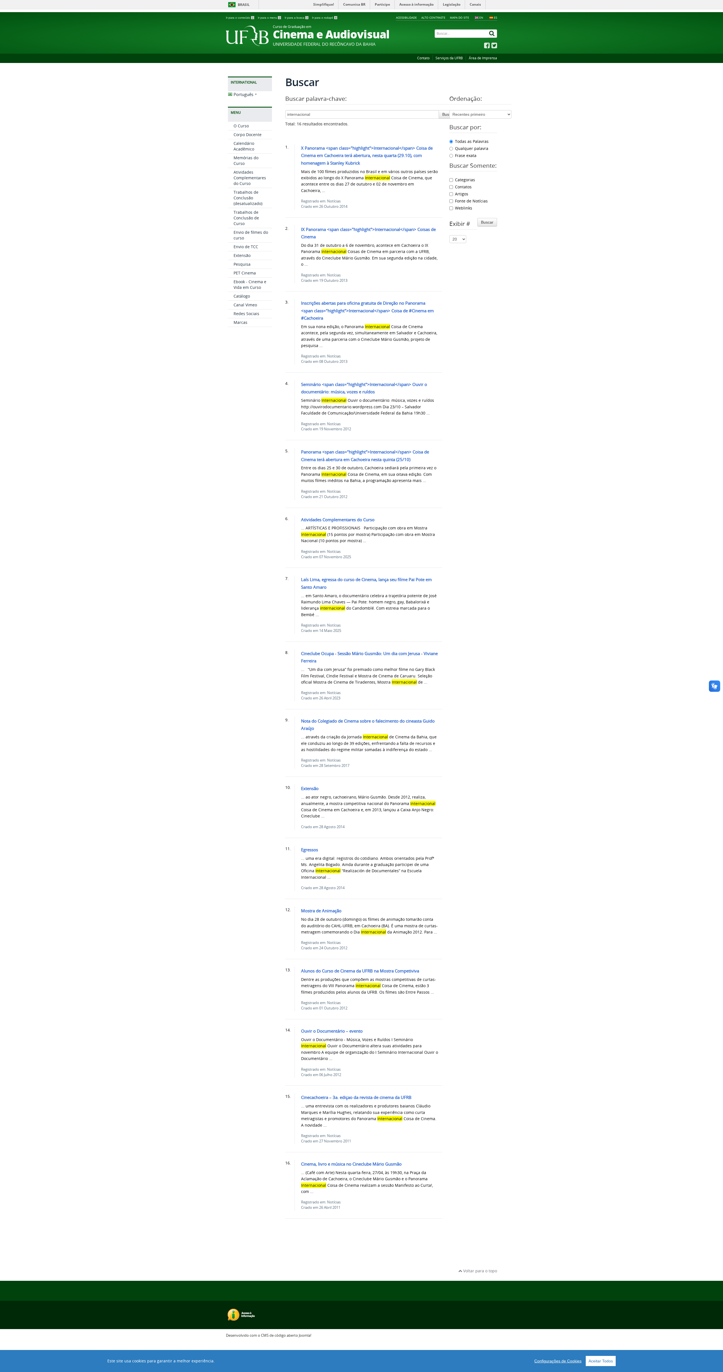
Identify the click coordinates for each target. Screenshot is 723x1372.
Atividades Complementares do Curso (250, 177)
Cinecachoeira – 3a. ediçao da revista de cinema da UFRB (356, 1097)
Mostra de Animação (321, 910)
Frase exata (465, 155)
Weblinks (463, 208)
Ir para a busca (296, 17)
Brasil (244, 4)
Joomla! (305, 1335)
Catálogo (242, 296)
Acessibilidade (406, 17)
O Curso (241, 125)
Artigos (461, 194)
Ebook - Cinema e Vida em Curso (250, 284)
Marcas (240, 322)
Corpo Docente (248, 134)
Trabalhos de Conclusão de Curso (246, 218)
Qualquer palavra (471, 148)
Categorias (465, 179)
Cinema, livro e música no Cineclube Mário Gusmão (351, 1164)
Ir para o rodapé (324, 17)
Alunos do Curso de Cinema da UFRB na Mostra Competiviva (360, 971)
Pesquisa (242, 264)
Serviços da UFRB (449, 58)
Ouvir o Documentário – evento (332, 1031)
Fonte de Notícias (471, 201)
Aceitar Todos (601, 1361)
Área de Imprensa (483, 58)
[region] (361, 1361)
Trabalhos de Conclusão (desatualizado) (248, 197)
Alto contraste (433, 17)
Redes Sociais (246, 313)
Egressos (309, 849)
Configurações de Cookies (558, 1361)
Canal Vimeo (245, 304)
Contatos (463, 186)
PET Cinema (245, 273)
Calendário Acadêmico (244, 146)
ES (495, 17)
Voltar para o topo (479, 1270)
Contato (423, 58)
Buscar (448, 114)
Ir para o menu (269, 17)
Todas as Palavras (472, 141)
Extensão (242, 255)
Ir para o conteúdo (240, 17)
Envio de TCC (246, 246)
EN (481, 17)
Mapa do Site (459, 17)
